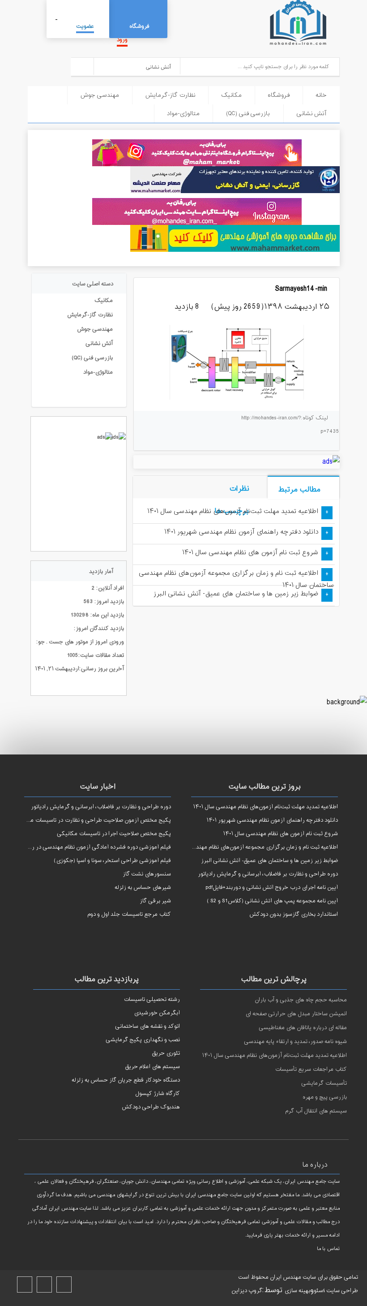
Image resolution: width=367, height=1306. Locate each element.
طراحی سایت (341, 1291)
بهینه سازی (297, 1291)
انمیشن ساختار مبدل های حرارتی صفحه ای (296, 1014)
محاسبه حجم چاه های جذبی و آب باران (301, 1000)
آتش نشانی (311, 113)
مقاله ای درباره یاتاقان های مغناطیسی (303, 1028)
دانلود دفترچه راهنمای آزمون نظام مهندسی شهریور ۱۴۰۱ (241, 532)
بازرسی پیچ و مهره (325, 1097)
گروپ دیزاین (246, 1291)
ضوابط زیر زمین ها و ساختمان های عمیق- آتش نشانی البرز (236, 594)
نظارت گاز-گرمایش (170, 95)
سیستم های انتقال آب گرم (316, 1111)
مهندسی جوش (99, 95)
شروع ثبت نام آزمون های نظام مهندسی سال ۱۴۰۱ (250, 553)
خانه (321, 95)
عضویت (85, 26)
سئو (318, 1291)
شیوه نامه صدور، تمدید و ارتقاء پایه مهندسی (295, 1042)
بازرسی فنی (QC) (247, 113)
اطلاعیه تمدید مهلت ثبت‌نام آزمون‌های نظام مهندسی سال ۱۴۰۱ (232, 511)
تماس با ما (328, 1249)
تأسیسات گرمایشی (324, 1083)
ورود (122, 40)
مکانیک (231, 95)
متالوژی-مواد (183, 113)
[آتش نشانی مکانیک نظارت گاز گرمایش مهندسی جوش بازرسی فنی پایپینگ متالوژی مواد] (137, 66)
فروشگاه (139, 26)
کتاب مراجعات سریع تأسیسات (311, 1069)
